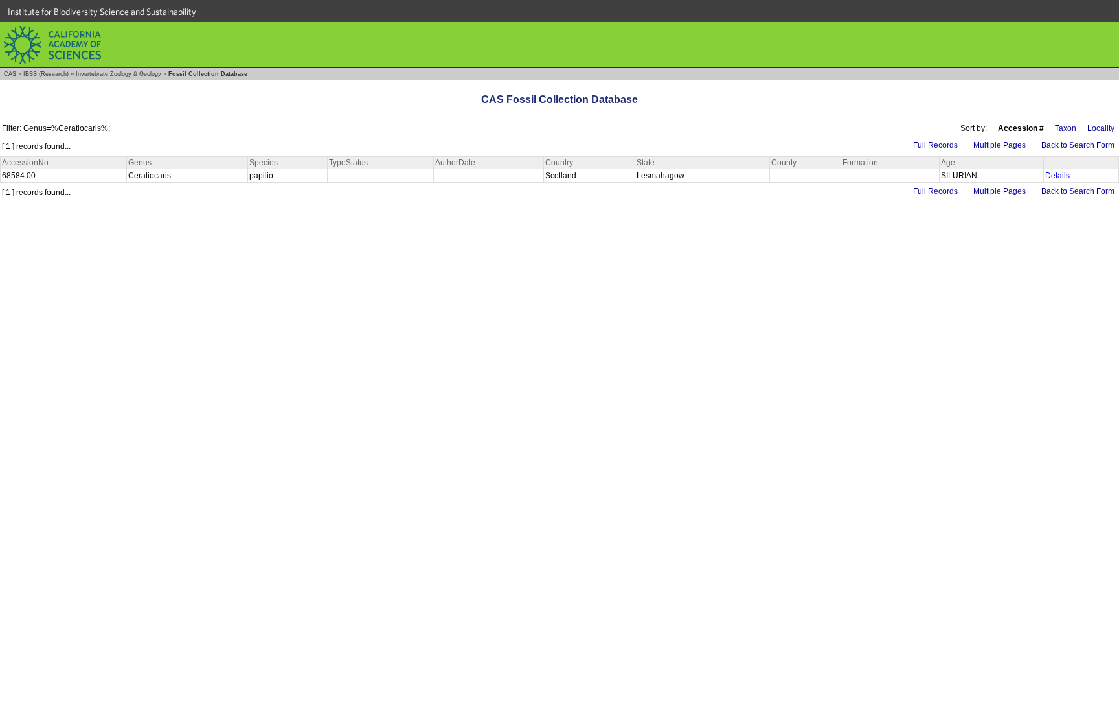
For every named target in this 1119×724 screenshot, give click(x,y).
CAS (10, 74)
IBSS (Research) (46, 74)
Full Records (935, 145)
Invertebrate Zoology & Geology (118, 74)
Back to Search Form (1077, 145)
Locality (1100, 128)
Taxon (1065, 128)
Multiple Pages (999, 145)
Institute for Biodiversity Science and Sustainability (102, 11)
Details (1057, 175)
